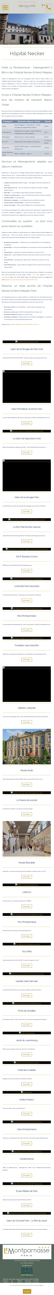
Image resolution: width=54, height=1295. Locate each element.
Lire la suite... (27, 363)
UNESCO (26, 892)
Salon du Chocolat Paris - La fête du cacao (27, 1220)
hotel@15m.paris (27, 1265)
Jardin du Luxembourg (26, 1040)
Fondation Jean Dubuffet (27, 645)
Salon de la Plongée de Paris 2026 (27, 349)
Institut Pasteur (26, 1099)
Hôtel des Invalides (27, 1070)
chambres (13, 324)
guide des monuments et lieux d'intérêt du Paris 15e (21, 279)
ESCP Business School (26, 556)
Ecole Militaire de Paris (26, 1191)
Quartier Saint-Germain (27, 981)
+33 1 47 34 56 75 (28, 1263)
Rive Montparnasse (26, 616)
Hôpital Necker (26, 1159)
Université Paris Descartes (26, 586)
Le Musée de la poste (26, 800)
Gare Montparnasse (26, 1129)
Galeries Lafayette (27, 708)
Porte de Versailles (27, 1010)
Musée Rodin (26, 770)
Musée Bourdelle (27, 862)
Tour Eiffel (36, 274)
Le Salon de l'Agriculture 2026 (27, 438)
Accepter (27, 1291)
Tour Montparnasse (26, 922)
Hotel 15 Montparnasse (27, 8)
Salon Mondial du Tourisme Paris (26, 409)
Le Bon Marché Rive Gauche (26, 527)
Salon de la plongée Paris (27, 497)
